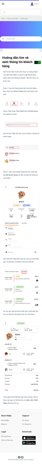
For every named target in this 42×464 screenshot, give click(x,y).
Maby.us (4, 424)
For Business (26, 424)
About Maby (5, 420)
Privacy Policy (6, 436)
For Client (25, 420)
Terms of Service (7, 440)
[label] (29, 439)
